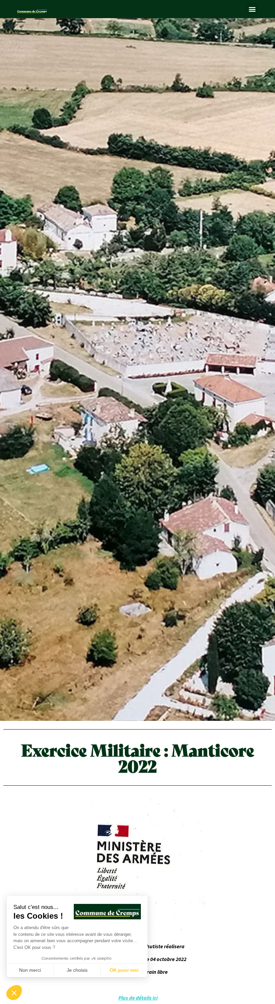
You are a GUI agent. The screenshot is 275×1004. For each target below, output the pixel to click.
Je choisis (77, 970)
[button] (252, 8)
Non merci (30, 970)
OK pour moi (124, 970)
